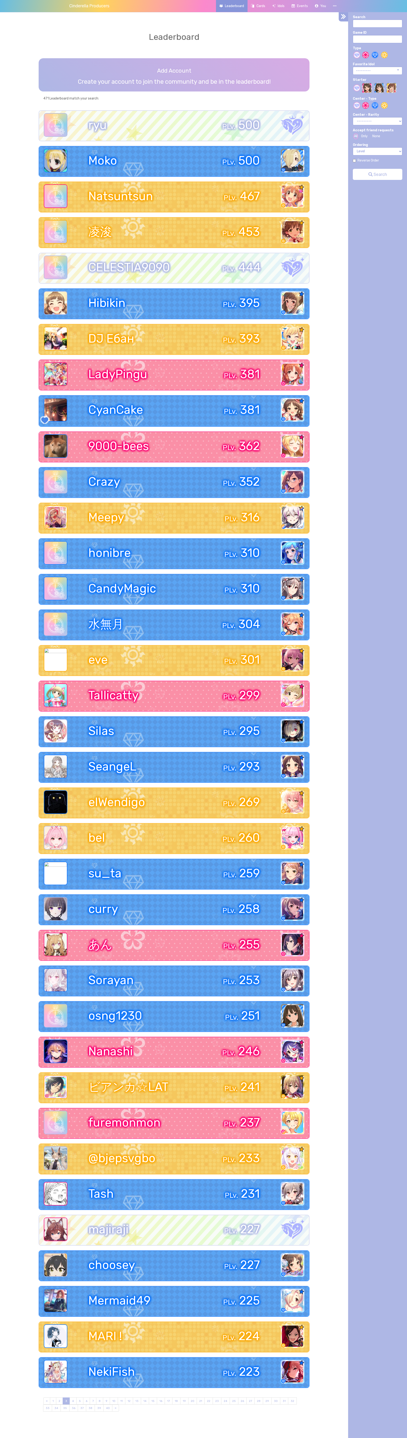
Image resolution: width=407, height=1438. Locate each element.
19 (184, 1401)
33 (47, 1408)
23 (217, 1401)
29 (267, 1401)
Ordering (360, 145)
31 (284, 1401)
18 (176, 1401)
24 (225, 1401)
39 (99, 1408)
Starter (359, 80)
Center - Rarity (366, 115)
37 (82, 1408)
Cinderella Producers (89, 5)
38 (90, 1408)
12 (129, 1401)
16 (160, 1401)
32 (292, 1401)
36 (73, 1408)
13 (136, 1401)
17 (168, 1401)
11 (121, 1401)
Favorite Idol (363, 64)
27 (250, 1401)
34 (56, 1408)
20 (192, 1401)
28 (258, 1401)
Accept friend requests (373, 130)
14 (145, 1401)
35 (65, 1408)
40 (108, 1408)
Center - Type (364, 99)
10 (113, 1401)
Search (359, 17)
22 (208, 1401)
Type (357, 48)
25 (234, 1401)
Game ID (359, 33)
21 (200, 1401)
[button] (320, 6)
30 (276, 1401)
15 (153, 1401)
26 (242, 1401)
